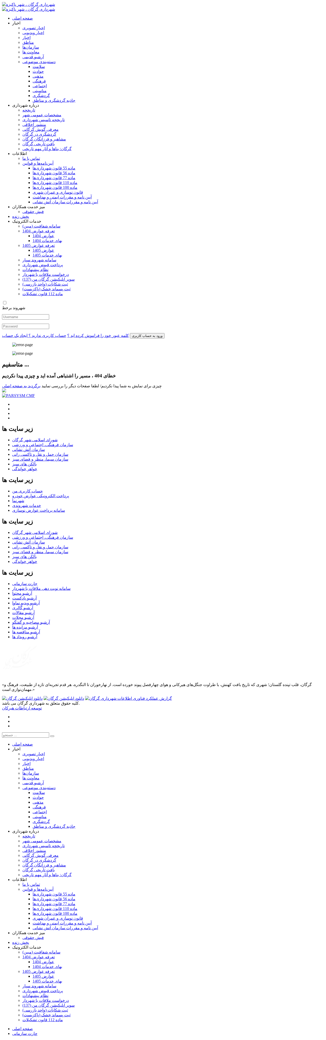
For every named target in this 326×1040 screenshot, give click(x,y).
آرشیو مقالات (23, 612)
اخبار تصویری (33, 28)
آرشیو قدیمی (33, 57)
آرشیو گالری (22, 608)
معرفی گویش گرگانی (40, 129)
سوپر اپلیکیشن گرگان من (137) (48, 279)
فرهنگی (39, 81)
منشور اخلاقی (34, 124)
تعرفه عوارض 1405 (38, 245)
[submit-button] (52, 736)
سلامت (39, 66)
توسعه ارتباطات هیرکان (22, 708)
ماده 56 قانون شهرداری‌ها (54, 173)
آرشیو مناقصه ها (26, 632)
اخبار (26, 37)
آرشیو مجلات (23, 617)
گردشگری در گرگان (39, 134)
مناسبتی (40, 91)
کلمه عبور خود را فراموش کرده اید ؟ (98, 335)
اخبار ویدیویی (33, 33)
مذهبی (38, 76)
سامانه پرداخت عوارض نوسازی (38, 510)
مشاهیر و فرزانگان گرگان (44, 139)
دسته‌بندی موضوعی (39, 62)
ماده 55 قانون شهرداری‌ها (54, 168)
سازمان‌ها (30, 47)
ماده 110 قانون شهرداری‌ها (55, 182)
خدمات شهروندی (26, 505)
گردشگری (41, 95)
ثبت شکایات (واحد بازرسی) (45, 284)
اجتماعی (40, 86)
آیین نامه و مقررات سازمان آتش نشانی (65, 202)
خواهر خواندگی (24, 469)
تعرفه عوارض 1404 (38, 231)
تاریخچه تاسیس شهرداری (43, 120)
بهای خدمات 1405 (47, 255)
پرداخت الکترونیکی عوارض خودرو (40, 496)
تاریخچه (28, 110)
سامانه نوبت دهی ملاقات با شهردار (41, 588)
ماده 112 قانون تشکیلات (42, 294)
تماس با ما (31, 158)
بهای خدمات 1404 (47, 240)
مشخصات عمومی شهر (41, 115)
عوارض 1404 (43, 236)
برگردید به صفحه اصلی (21, 386)
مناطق (28, 42)
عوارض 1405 (43, 250)
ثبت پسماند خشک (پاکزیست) (46, 289)
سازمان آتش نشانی (28, 449)
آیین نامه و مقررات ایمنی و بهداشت (62, 197)
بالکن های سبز (24, 464)
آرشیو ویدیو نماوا (26, 603)
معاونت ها (30, 52)
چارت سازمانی (24, 583)
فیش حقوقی (33, 211)
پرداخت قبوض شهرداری (42, 265)
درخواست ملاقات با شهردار (45, 274)
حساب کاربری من (27, 491)
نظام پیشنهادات (35, 269)
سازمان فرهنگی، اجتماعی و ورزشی (42, 445)
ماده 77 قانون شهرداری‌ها (54, 178)
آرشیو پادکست (24, 598)
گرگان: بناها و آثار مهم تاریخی (47, 149)
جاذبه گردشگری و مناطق (54, 100)
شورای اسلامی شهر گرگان (35, 440)
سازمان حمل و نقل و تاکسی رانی (40, 454)
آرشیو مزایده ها (25, 627)
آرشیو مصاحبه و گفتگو (31, 622)
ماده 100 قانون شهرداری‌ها (55, 187)
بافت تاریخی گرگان (38, 144)
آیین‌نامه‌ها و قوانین (37, 163)
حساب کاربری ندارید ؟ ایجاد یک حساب (34, 335)
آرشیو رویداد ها (24, 637)
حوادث (38, 71)
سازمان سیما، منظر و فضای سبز (40, 459)
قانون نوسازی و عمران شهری (58, 192)
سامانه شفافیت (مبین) (41, 226)
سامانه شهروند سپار (39, 260)
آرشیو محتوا (22, 593)
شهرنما (18, 500)
